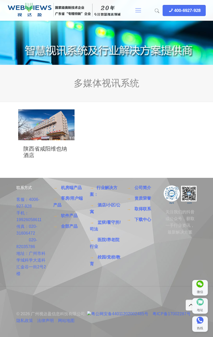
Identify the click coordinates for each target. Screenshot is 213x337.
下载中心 (143, 219)
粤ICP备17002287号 (171, 314)
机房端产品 (71, 187)
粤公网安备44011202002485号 (119, 314)
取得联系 (143, 209)
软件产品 (69, 215)
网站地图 (66, 320)
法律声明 (45, 320)
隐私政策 (24, 320)
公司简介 (143, 187)
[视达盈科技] (64, 10)
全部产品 (69, 226)
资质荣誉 (143, 198)
